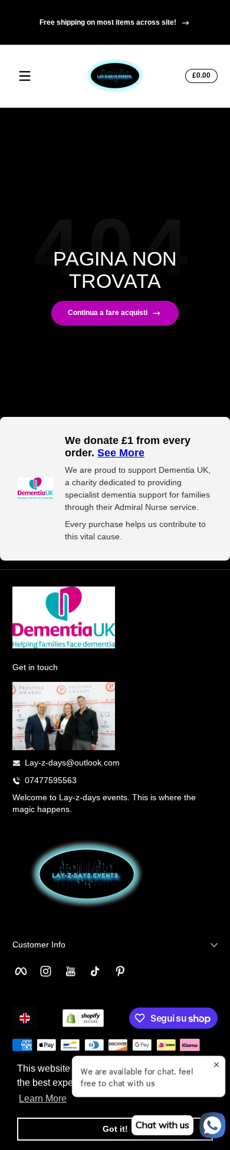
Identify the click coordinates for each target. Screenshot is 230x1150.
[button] (199, 75)
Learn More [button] (43, 1098)
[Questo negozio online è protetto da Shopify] (83, 1018)
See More (120, 453)
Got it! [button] (115, 1129)
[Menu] (24, 76)
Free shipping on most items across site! (108, 22)
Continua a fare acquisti (107, 313)
